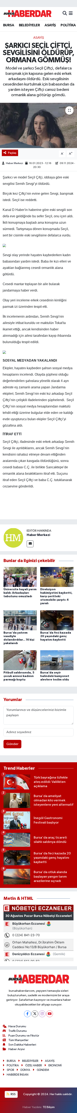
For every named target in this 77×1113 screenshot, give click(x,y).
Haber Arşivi (16, 1049)
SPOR (10, 1069)
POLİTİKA (68, 25)
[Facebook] (27, 1013)
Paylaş (12, 152)
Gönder (12, 744)
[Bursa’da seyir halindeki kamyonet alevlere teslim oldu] (57, 660)
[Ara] (65, 13)
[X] (34, 1013)
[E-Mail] (30, 543)
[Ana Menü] (71, 13)
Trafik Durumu (17, 1030)
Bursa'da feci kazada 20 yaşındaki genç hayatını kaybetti (55, 636)
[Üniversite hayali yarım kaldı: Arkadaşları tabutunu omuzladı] (20, 577)
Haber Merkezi (14, 163)
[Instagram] (42, 1013)
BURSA (8, 25)
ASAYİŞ (50, 25)
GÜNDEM (43, 1069)
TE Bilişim (49, 1107)
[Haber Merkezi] (13, 537)
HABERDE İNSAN (17, 1074)
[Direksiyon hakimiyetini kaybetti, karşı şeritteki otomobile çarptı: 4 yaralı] (57, 577)
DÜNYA (25, 1069)
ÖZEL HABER (33, 1065)
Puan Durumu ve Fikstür (23, 1035)
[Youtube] (49, 1013)
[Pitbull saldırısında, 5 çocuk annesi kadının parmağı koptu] (20, 660)
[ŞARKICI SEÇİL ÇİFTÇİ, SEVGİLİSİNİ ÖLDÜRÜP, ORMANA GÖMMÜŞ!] (38, 125)
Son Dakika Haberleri (22, 1044)
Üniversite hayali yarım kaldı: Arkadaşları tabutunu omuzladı (20, 593)
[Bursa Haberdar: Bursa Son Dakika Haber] (27, 13)
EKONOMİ (55, 1065)
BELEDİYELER (29, 25)
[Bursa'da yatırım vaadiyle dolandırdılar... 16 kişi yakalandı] (20, 620)
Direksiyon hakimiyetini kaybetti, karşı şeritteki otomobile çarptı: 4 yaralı (56, 596)
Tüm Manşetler (18, 1040)
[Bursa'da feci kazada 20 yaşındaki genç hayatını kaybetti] (57, 620)
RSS (13, 1094)
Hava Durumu (17, 1026)
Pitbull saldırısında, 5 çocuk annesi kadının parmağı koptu (18, 676)
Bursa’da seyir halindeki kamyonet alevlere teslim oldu (54, 676)
